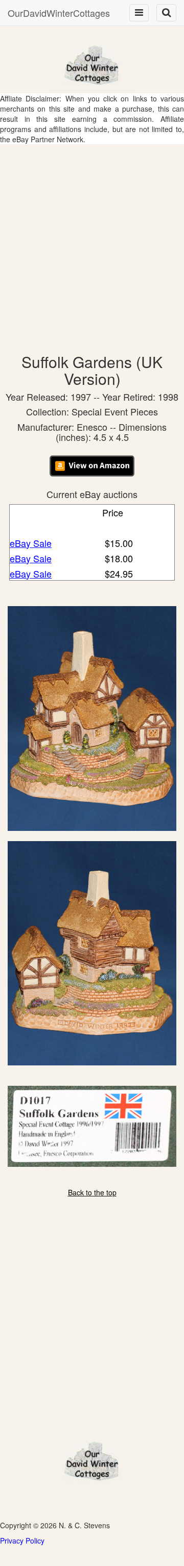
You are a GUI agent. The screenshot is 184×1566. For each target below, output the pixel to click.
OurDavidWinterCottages (59, 12)
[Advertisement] (92, 241)
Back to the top (92, 1192)
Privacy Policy (22, 1540)
